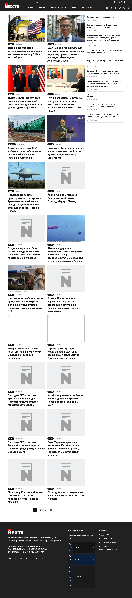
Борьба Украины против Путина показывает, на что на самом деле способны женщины (105, 116)
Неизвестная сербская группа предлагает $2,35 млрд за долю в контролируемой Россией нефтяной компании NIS (25, 305)
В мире (74, 8)
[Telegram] (111, 8)
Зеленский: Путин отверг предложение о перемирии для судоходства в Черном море (104, 72)
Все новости (87, 8)
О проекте (29, 2)
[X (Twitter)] (115, 8)
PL (119, 2)
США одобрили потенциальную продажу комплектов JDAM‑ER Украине (66, 495)
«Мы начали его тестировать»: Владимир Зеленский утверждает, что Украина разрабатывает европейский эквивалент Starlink (103, 38)
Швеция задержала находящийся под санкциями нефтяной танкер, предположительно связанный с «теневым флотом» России (65, 255)
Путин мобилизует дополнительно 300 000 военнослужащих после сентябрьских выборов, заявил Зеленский (104, 83)
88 (51, 510)
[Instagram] (128, 8)
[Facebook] (124, 8)
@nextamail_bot (22, 541)
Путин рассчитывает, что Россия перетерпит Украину (105, 95)
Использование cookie (108, 542)
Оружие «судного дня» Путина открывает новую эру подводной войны (103, 26)
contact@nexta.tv (54, 541)
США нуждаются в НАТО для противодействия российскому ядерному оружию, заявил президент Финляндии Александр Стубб (65, 54)
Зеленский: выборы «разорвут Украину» (103, 17)
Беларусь (30, 8)
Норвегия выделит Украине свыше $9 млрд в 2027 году (105, 62)
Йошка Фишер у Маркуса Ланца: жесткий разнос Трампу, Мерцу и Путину (62, 198)
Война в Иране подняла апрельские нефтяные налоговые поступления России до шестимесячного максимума (63, 305)
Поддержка (38, 2)
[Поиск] (128, 2)
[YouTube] (107, 8)
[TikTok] (120, 8)
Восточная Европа (58, 8)
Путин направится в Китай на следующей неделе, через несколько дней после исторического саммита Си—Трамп (64, 104)
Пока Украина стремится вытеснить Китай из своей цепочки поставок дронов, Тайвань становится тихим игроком (63, 449)
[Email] (43, 558)
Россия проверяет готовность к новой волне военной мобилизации (105, 51)
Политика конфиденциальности (108, 547)
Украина (42, 8)
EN (115, 2)
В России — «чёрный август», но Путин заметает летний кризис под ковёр (102, 105)
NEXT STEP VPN (49, 2)
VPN (123, 2)
